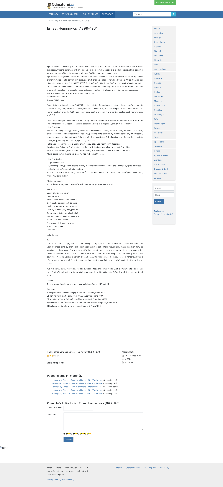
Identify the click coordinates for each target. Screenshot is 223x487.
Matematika (159, 96)
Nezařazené (159, 164)
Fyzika (157, 74)
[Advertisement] (66, 47)
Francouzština (160, 69)
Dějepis (157, 46)
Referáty (53, 14)
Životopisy (107, 14)
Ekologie (158, 51)
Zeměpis (158, 160)
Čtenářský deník (70, 14)
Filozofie (158, 60)
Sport (156, 137)
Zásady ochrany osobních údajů (61, 479)
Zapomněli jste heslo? (163, 214)
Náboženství (159, 105)
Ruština (157, 128)
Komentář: (51, 414)
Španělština (159, 142)
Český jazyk (159, 42)
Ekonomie (158, 55)
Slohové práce (90, 14)
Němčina (158, 110)
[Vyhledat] (173, 14)
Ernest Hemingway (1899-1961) (75, 21)
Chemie (157, 83)
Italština (157, 87)
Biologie (157, 37)
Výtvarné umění (161, 155)
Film (156, 65)
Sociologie (158, 133)
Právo (156, 119)
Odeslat (68, 439)
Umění (157, 151)
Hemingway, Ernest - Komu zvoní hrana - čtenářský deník (77, 380)
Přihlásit (158, 201)
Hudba (157, 92)
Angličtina (158, 33)
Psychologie (159, 123)
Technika (158, 146)
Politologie (159, 114)
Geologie (158, 78)
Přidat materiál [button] (166, 2)
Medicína (158, 101)
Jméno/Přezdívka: (54, 407)
